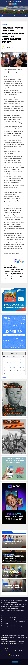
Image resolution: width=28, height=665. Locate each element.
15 (20, 365)
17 (4, 367)
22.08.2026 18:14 (8, 560)
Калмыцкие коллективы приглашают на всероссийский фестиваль (13, 558)
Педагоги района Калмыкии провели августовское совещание (13, 572)
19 (10, 367)
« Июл (4, 377)
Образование (6, 569)
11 (7, 365)
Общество (4, 24)
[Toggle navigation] (14, 16)
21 (17, 367)
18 (7, 367)
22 (20, 367)
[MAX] (15, 262)
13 (14, 365)
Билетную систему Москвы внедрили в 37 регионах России (13, 587)
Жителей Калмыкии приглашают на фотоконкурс (12, 543)
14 (17, 365)
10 (4, 365)
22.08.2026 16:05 (8, 589)
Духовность (6, 554)
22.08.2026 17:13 (8, 575)
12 (10, 365)
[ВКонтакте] (18, 262)
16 (24, 365)
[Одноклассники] (21, 262)
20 (14, 367)
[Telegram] (23, 262)
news (8, 46)
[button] (25, 15)
